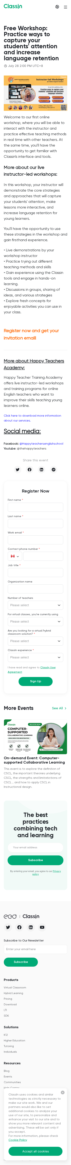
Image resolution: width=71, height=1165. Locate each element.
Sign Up (35, 681)
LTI (5, 1010)
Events (8, 1076)
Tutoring (9, 1046)
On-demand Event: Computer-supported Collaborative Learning (34, 760)
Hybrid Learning (13, 993)
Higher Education (14, 1040)
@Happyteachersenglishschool (41, 443)
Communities (12, 1082)
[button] (15, 556)
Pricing (8, 999)
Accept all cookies (35, 1151)
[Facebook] (29, 469)
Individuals (10, 1052)
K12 (6, 1035)
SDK (6, 1016)
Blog (6, 1071)
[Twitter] (17, 469)
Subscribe (35, 860)
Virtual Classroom (15, 987)
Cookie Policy (18, 1140)
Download (10, 1004)
